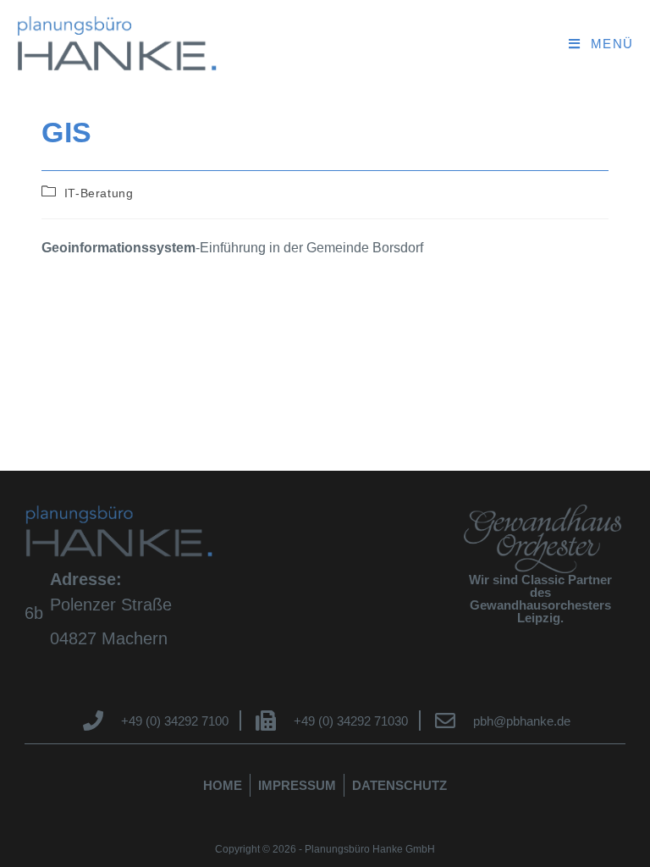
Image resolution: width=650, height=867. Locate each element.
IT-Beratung (99, 193)
